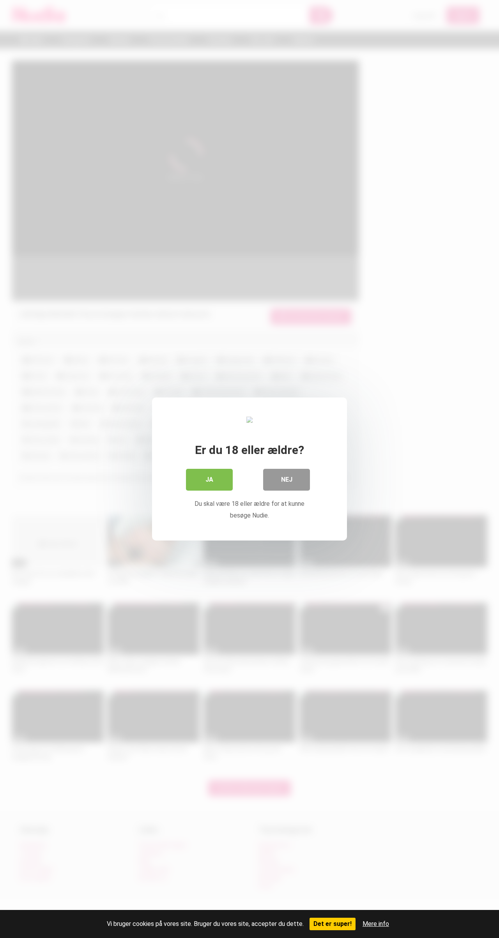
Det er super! (332, 923)
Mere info (376, 923)
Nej (286, 479)
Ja (209, 479)
